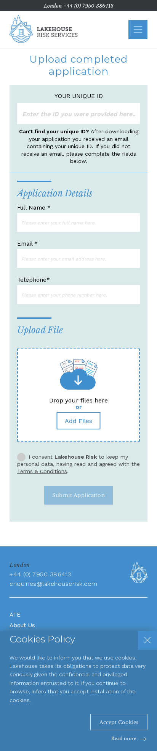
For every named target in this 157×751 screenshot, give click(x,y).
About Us (22, 625)
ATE (15, 614)
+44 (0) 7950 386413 (89, 6)
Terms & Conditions (42, 471)
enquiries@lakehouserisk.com (54, 583)
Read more (123, 738)
